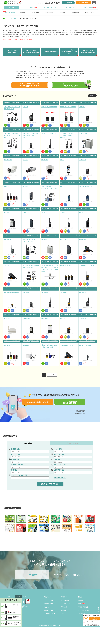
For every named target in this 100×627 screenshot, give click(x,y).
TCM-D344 (82, 239)
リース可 (9, 125)
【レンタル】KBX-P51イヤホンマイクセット (12, 108)
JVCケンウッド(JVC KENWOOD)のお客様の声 (88, 51)
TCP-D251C (82, 292)
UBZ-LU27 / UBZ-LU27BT (68, 107)
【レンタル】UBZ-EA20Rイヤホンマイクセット (49, 346)
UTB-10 (62, 319)
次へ (54, 375)
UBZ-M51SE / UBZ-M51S (86, 266)
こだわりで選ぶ (15, 454)
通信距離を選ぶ (15, 459)
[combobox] (30, 451)
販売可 (24, 125)
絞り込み (92, 95)
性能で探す (62, 12)
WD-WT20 (26, 213)
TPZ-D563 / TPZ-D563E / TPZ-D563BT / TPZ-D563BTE (30, 135)
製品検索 (69, 3)
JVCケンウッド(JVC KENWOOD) (12, 102)
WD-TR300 (63, 239)
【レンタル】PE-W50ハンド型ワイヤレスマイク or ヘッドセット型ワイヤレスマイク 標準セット (49, 268)
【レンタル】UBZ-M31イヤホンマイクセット (31, 240)
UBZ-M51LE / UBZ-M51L (11, 292)
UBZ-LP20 (7, 345)
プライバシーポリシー (84, 610)
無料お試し (64, 607)
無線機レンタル (65, 597)
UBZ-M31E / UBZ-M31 (67, 266)
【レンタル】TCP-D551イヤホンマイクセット (31, 267)
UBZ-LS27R (82, 160)
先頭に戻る (98, 609)
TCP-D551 (44, 292)
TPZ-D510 (82, 213)
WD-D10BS (7, 319)
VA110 (62, 160)
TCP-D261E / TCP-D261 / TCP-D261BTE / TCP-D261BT (68, 135)
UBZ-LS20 (7, 186)
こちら (83, 410)
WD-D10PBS (26, 319)
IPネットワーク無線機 (10, 12)
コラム (63, 614)
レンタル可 (5, 125)
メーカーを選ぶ (58, 449)
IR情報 (80, 603)
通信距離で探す (49, 12)
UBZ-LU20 (82, 107)
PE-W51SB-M (83, 133)
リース (65, 465)
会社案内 (80, 600)
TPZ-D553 (26, 292)
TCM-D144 (7, 266)
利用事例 (63, 610)
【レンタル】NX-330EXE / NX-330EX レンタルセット (49, 187)
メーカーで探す (35, 12)
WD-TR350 (7, 213)
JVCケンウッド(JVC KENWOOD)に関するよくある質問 (69, 51)
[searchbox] (30, 451)
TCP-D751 (63, 213)
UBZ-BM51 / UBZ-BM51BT (49, 107)
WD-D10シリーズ (28, 345)
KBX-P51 (25, 107)
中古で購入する (65, 603)
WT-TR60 (25, 186)
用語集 (80, 597)
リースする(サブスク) (67, 600)
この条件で (50, 483)
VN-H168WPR (8, 160)
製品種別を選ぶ (15, 449)
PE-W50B (44, 239)
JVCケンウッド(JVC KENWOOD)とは (12, 51)
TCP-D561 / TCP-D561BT (49, 133)
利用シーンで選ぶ (59, 454)
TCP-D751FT (45, 213)
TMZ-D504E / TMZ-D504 (67, 345)
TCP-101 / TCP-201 (85, 345)
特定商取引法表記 (83, 607)
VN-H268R (44, 160)
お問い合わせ (85, 3)
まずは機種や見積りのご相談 (37, 402)
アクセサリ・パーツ (89, 12)
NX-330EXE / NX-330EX (86, 186)
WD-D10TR (44, 319)
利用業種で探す (75, 12)
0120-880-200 (52, 3)
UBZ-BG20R (7, 239)
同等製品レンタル (46, 125)
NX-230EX (63, 186)
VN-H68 (25, 160)
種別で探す (22, 12)
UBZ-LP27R (82, 319)
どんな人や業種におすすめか (50, 52)
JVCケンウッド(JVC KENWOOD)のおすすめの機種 (31, 51)
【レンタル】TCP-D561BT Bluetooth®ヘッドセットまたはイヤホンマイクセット (12, 135)
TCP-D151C (63, 292)
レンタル (60, 465)
